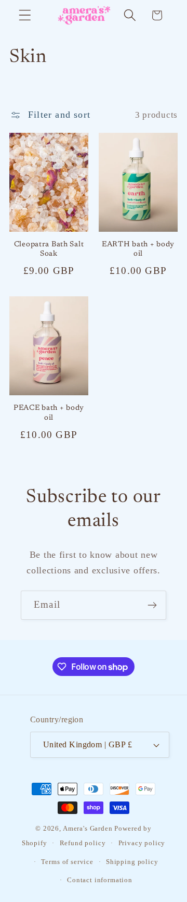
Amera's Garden (88, 828)
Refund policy (83, 843)
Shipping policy (132, 862)
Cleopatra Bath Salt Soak (49, 249)
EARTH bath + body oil (138, 249)
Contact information (99, 880)
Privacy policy (142, 843)
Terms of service (67, 862)
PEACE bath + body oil (49, 413)
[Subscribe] (152, 605)
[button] (25, 15)
